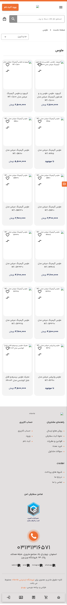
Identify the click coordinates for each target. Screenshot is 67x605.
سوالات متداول (55, 451)
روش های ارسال (54, 431)
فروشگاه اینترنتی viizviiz (23, 580)
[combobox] (15, 37)
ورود (28, 436)
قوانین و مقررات (54, 441)
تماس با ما (57, 482)
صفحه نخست (59, 30)
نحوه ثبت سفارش (54, 436)
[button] (13, 19)
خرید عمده (57, 446)
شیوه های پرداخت (53, 472)
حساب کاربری (24, 431)
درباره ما (58, 477)
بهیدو (23, 587)
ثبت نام (26, 441)
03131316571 (33, 547)
